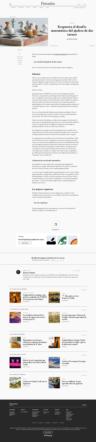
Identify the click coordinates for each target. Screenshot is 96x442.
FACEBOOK (19, 60)
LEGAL (67, 417)
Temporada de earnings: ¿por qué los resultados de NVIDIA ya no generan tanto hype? (35, 297)
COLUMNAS (57, 412)
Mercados (64, 293)
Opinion (24, 379)
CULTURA (46, 409)
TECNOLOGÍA (35, 409)
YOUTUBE (62, 422)
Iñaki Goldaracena (27, 366)
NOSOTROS (68, 416)
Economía (13, 7)
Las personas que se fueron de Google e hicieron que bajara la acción (74, 317)
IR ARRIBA (84, 405)
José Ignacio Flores (27, 385)
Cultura (35, 7)
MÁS (67, 409)
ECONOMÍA (12, 409)
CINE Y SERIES (46, 412)
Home (11, 16)
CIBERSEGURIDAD (36, 412)
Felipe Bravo (65, 346)
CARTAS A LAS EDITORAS (58, 414)
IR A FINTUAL (48, 432)
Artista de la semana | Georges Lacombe (74, 362)
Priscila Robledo (65, 300)
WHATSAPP (19, 58)
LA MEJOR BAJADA (70, 414)
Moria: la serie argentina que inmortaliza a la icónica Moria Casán (34, 362)
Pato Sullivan (65, 365)
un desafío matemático (60, 54)
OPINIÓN (57, 409)
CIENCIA (23, 409)
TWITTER (20, 62)
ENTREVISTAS (69, 412)
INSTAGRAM (47, 422)
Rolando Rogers (26, 301)
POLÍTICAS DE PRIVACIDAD (69, 419)
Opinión (41, 7)
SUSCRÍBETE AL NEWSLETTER (79, 7)
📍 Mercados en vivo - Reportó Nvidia (70, 297)
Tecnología (21, 7)
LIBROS (45, 413)
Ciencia (28, 7)
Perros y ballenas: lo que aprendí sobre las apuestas (72, 382)
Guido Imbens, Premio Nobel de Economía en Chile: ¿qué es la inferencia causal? (74, 342)
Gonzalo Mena (26, 321)
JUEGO (47, 7)
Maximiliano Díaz (66, 385)
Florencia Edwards (66, 321)
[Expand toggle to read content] (76, 61)
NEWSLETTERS (69, 415)
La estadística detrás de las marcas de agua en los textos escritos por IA (34, 317)
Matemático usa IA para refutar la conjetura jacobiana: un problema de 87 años (35, 342)
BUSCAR (78, 4)
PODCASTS (68, 413)
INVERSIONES (12, 414)
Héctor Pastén (73, 39)
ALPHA (11, 415)
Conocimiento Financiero (28, 292)
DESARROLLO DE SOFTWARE (35, 416)
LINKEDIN (20, 64)
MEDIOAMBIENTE (24, 412)
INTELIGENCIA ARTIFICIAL (35, 414)
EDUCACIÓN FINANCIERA (12, 412)
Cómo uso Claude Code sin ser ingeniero (35, 382)
